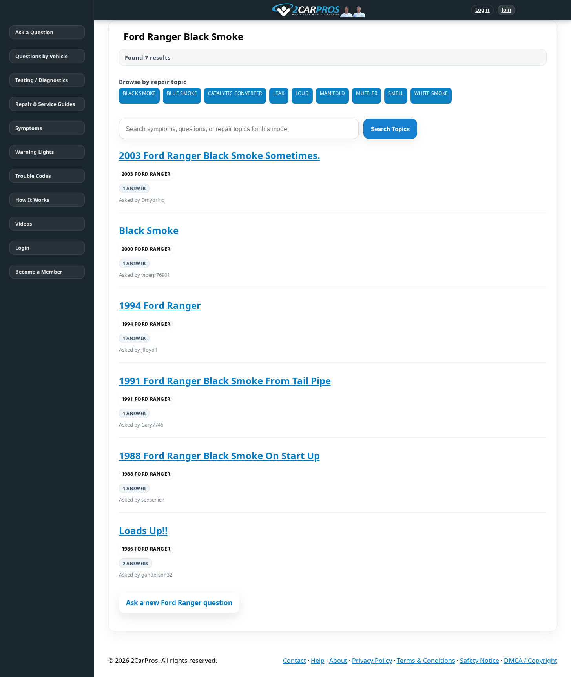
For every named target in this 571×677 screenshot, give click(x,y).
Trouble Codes (33, 175)
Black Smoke (139, 93)
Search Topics (390, 129)
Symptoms (28, 127)
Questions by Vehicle (41, 56)
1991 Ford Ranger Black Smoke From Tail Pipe (225, 380)
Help (318, 660)
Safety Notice (479, 660)
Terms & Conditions (426, 660)
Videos (23, 223)
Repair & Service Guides (45, 104)
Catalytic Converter (235, 93)
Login (482, 9)
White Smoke (431, 93)
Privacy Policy (372, 660)
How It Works (32, 199)
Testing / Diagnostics (41, 80)
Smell (395, 93)
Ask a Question (34, 32)
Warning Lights (34, 151)
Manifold (332, 93)
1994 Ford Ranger (160, 305)
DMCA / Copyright (530, 660)
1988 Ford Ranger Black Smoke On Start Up (219, 455)
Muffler (366, 93)
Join (506, 9)
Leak (279, 93)
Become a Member (38, 271)
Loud (302, 93)
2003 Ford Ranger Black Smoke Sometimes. (219, 155)
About (338, 660)
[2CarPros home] (278, 10)
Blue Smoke (182, 93)
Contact (294, 660)
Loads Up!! (143, 530)
